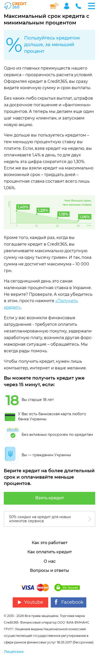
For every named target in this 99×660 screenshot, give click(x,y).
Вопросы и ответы (49, 570)
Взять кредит (49, 497)
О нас (50, 561)
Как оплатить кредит (49, 551)
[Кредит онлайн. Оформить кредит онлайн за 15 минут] (17, 6)
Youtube (33, 602)
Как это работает (50, 542)
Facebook (72, 602)
